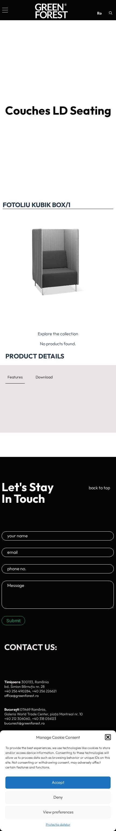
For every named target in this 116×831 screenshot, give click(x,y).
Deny (58, 797)
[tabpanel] (58, 395)
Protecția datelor (58, 824)
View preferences (58, 812)
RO (99, 13)
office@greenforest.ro (21, 695)
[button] (108, 737)
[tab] (15, 377)
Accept (58, 782)
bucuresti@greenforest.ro (24, 723)
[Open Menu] (5, 10)
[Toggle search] (110, 13)
